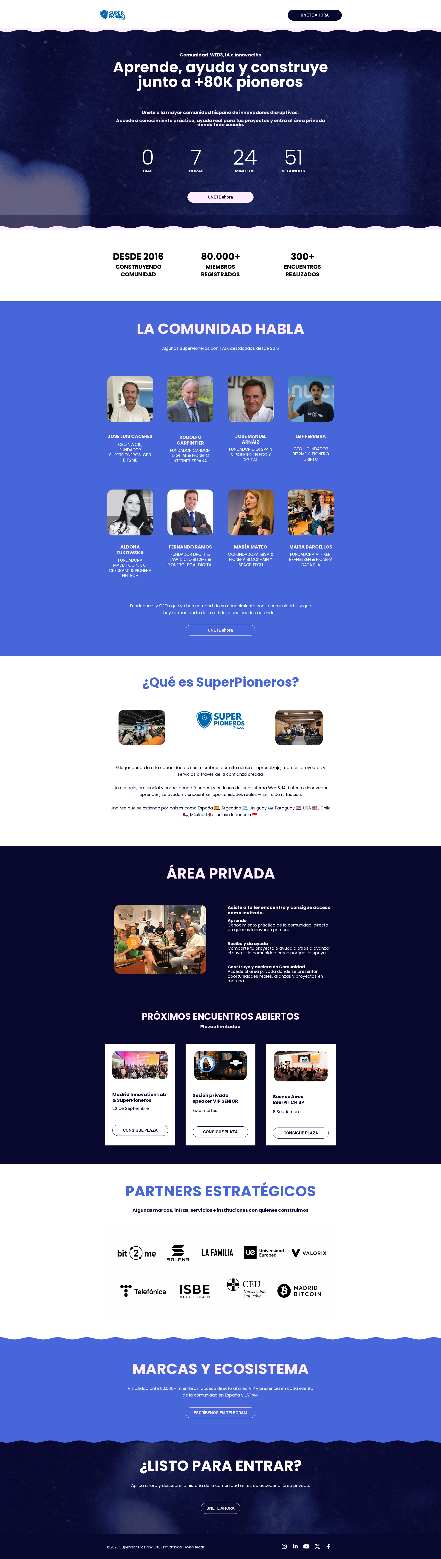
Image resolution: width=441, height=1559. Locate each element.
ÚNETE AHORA (315, 15)
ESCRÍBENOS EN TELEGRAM (220, 1412)
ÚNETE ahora (220, 197)
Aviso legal (194, 1547)
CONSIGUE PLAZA (140, 1130)
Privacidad (172, 1547)
